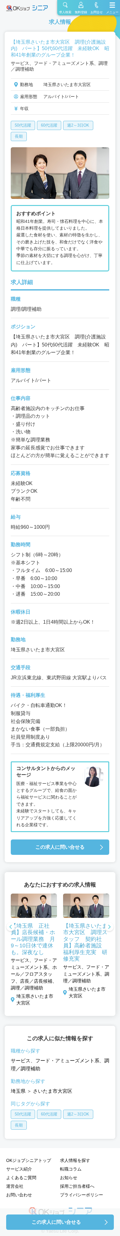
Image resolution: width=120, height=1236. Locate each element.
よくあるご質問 (21, 1177)
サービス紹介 (19, 1169)
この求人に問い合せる (60, 847)
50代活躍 (23, 125)
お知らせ (68, 1177)
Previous (11, 927)
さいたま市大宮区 (52, 1091)
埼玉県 (18, 1091)
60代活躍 (49, 125)
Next (109, 927)
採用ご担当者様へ (77, 1186)
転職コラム (71, 1169)
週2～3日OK (78, 125)
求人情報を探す (75, 1160)
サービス (20, 1060)
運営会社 (14, 1186)
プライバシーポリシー (81, 1194)
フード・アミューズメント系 (67, 1060)
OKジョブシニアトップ (28, 1160)
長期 (19, 136)
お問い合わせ (19, 1194)
